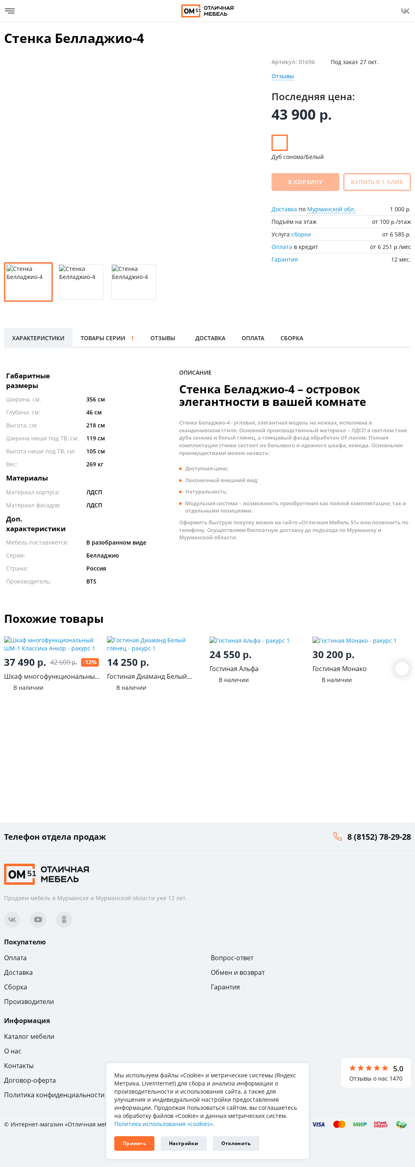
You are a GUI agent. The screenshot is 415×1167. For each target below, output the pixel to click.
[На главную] (207, 10)
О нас (12, 1051)
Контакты (19, 1065)
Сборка (15, 987)
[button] (402, 669)
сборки (301, 234)
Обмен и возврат (238, 972)
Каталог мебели (29, 1036)
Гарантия (285, 259)
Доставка (284, 209)
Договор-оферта (30, 1080)
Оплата (282, 247)
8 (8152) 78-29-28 (379, 836)
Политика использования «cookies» (163, 1124)
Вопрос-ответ (232, 957)
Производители (29, 1001)
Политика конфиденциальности (54, 1094)
